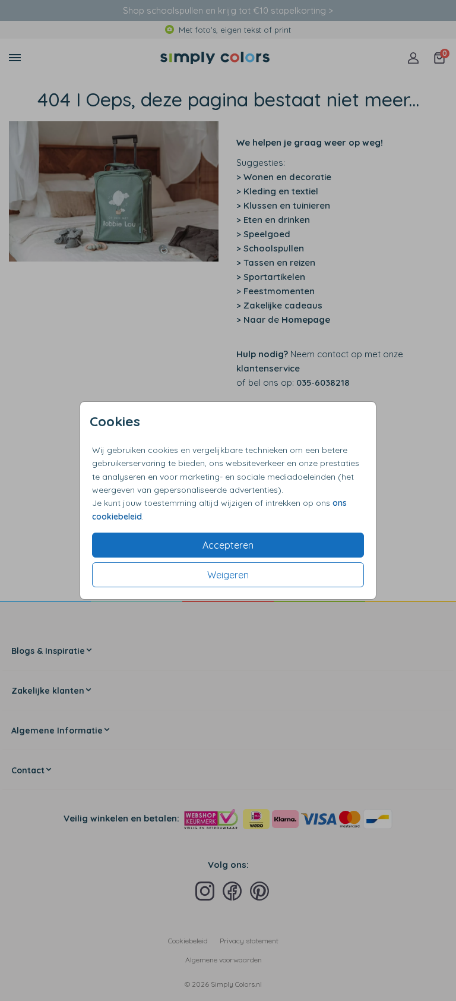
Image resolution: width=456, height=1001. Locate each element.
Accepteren (228, 545)
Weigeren (228, 575)
